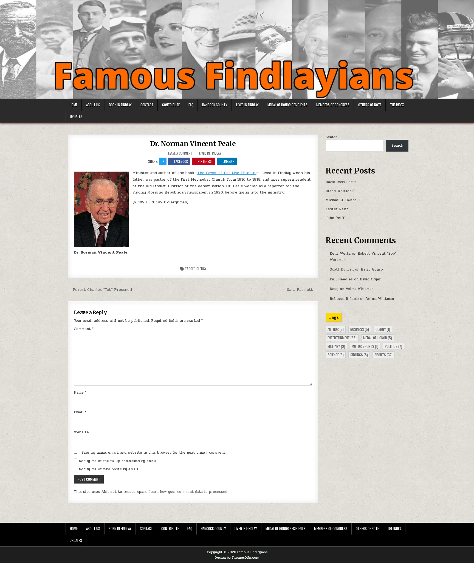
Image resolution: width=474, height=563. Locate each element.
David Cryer (370, 279)
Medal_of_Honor (377, 337)
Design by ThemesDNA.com (237, 557)
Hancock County (214, 104)
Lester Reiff (337, 209)
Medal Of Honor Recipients (287, 104)
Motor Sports (365, 346)
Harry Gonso (372, 269)
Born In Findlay (120, 104)
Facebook (181, 161)
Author (336, 329)
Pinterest (205, 161)
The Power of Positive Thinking (227, 173)
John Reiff (335, 218)
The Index (397, 104)
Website (81, 432)
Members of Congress (332, 104)
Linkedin (229, 161)
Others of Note (369, 104)
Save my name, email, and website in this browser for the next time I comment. (153, 452)
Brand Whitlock (340, 191)
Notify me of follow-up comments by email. (118, 461)
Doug (334, 289)
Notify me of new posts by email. (109, 469)
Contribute (171, 104)
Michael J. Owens (341, 200)
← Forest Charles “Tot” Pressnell (100, 289)
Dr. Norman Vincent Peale (193, 144)
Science (336, 354)
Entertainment (342, 337)
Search (331, 137)
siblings (359, 354)
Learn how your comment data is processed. (188, 491)
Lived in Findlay (247, 104)
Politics (393, 346)
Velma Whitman (360, 289)
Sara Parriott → (302, 289)
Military (336, 346)
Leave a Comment (180, 153)
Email (80, 412)
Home (73, 104)
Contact (146, 104)
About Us (93, 104)
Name (80, 392)
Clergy (201, 268)
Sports (383, 354)
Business (359, 329)
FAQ (190, 104)
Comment (84, 329)
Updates (76, 116)
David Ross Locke (341, 182)
